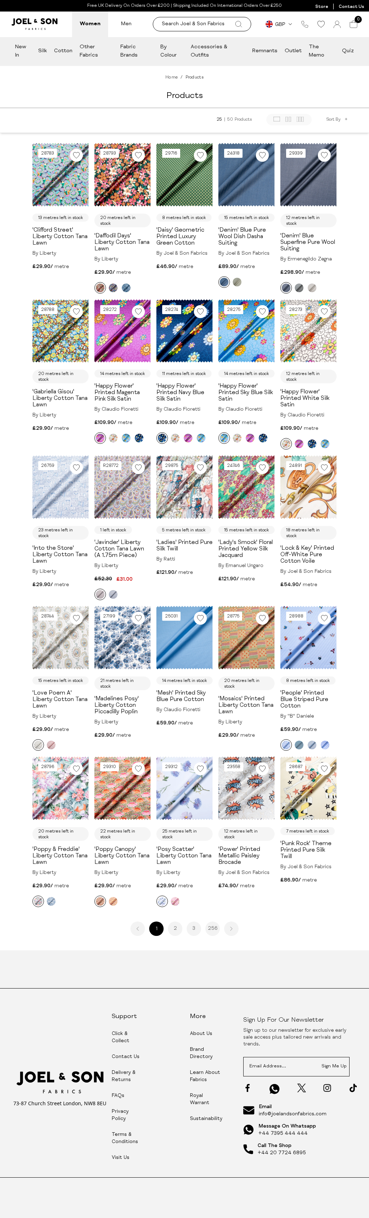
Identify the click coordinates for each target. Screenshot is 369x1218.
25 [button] (219, 119)
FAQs (118, 1095)
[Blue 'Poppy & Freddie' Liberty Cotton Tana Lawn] (51, 901)
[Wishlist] (321, 24)
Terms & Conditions (125, 1138)
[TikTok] (353, 1088)
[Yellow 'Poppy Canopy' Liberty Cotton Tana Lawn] (113, 901)
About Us (201, 1033)
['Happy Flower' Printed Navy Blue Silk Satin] (139, 438)
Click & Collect (120, 1037)
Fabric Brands (129, 51)
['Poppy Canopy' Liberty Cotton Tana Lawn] (100, 901)
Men (126, 24)
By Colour (168, 51)
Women (90, 24)
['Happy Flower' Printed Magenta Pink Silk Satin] (100, 438)
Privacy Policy (120, 1115)
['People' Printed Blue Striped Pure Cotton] (286, 745)
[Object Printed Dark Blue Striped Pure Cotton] (299, 745)
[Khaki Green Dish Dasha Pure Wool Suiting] (237, 282)
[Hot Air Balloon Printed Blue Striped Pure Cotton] (325, 745)
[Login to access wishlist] (76, 155)
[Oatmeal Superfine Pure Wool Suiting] (312, 288)
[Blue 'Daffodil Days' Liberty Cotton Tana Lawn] (126, 288)
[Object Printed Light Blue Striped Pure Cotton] (312, 745)
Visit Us (120, 1157)
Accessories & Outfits (209, 51)
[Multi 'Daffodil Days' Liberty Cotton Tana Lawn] (113, 288)
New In (20, 51)
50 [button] (230, 119)
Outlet (293, 51)
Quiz (348, 51)
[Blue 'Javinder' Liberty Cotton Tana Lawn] (113, 594)
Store (321, 7)
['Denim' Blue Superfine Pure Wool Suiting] (286, 288)
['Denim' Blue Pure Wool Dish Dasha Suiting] (224, 282)
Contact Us (351, 7)
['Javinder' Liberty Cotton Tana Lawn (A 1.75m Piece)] (100, 594)
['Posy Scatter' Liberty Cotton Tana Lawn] (162, 901)
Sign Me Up (334, 1066)
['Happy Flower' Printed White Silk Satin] (113, 438)
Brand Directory (201, 1053)
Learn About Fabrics (205, 1076)
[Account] (337, 24)
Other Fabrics (89, 51)
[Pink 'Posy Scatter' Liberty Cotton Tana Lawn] (175, 901)
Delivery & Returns (123, 1076)
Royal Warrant (199, 1099)
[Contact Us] (304, 24)
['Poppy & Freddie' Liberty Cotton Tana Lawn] (38, 901)
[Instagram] (327, 1088)
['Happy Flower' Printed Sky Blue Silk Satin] (126, 438)
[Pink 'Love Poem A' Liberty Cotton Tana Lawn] (51, 745)
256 (213, 928)
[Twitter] (301, 1088)
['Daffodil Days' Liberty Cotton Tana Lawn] (100, 288)
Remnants (264, 51)
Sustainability (206, 1118)
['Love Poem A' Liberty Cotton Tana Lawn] (38, 745)
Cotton (63, 51)
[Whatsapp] (274, 1089)
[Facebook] (247, 1088)
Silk (42, 51)
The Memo (316, 51)
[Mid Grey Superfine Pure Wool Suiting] (299, 288)
